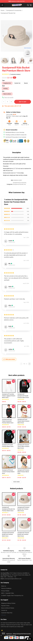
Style (3, 85)
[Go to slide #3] (22, 61)
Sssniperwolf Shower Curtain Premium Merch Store (8, 471)
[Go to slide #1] (5, 61)
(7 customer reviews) (14, 74)
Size (3, 91)
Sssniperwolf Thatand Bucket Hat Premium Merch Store (23, 534)
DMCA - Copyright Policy (7, 593)
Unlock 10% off (3, 633)
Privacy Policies (5, 590)
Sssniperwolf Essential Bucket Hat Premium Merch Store (8, 534)
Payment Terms (5, 605)
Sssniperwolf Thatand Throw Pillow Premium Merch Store (23, 446)
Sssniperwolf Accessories (13, 10)
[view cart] (31, 5)
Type (3, 80)
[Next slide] (29, 36)
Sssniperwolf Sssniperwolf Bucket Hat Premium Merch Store (8, 509)
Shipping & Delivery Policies (8, 603)
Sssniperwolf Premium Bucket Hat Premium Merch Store (23, 509)
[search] (28, 5)
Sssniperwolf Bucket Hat (8, 13)
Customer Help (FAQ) (6, 612)
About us (3, 586)
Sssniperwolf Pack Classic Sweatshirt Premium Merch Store (7, 421)
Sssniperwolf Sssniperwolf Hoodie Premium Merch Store (23, 395)
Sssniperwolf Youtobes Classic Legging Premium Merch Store (8, 395)
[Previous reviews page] (21, 363)
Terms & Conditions (6, 588)
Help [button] (30, 638)
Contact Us (4, 610)
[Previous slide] (3, 36)
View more (16, 481)
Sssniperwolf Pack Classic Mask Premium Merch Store (23, 421)
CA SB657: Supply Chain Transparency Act (12, 595)
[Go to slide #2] (13, 61)
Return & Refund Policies (7, 608)
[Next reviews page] (29, 363)
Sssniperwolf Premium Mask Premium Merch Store (23, 471)
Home (2, 10)
